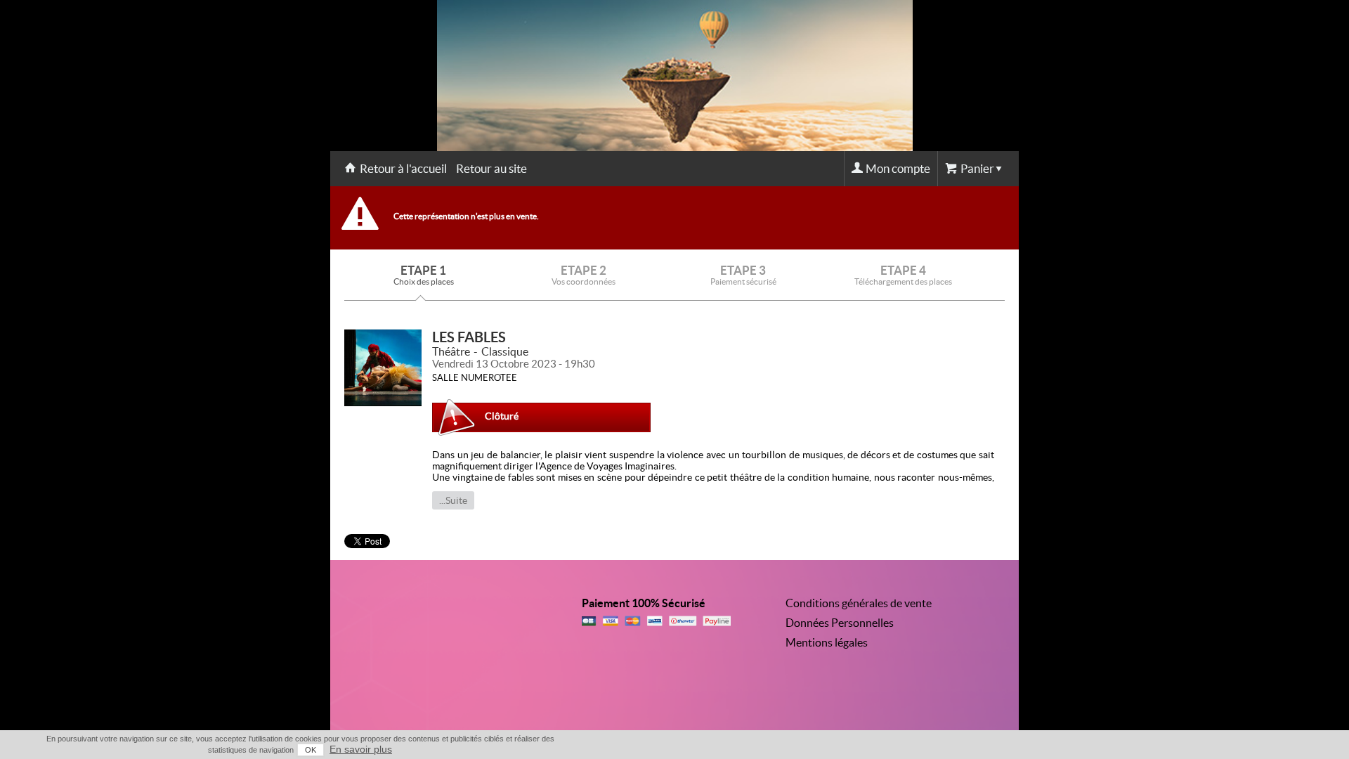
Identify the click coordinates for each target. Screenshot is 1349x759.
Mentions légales (827, 642)
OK (310, 750)
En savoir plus (361, 749)
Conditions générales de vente (859, 603)
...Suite (453, 500)
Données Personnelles (840, 622)
